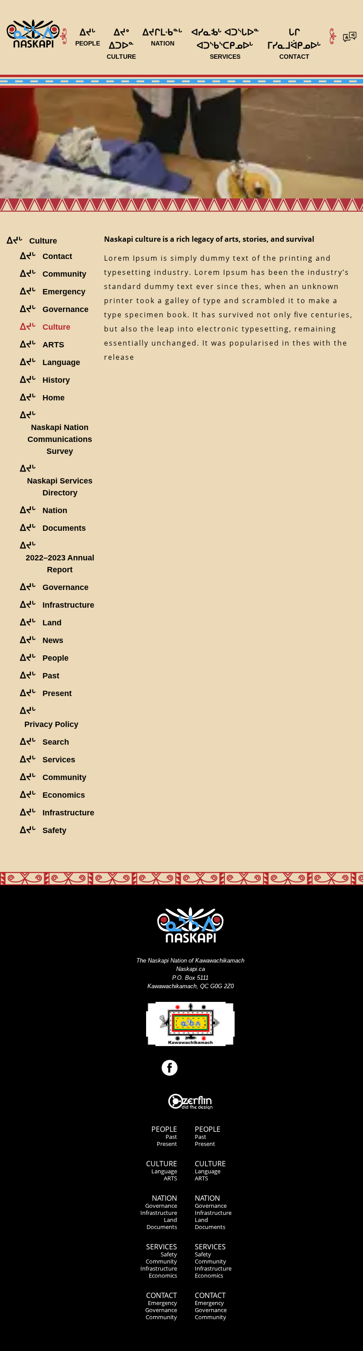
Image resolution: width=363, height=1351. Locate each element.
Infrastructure (158, 1213)
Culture (161, 1163)
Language (164, 1171)
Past (171, 1137)
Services (161, 1247)
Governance (161, 1206)
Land (170, 1220)
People (164, 1129)
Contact (161, 1295)
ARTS (170, 1178)
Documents (162, 1227)
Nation (164, 1198)
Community (161, 1261)
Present (167, 1144)
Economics (163, 1275)
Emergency (162, 1303)
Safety (169, 1254)
